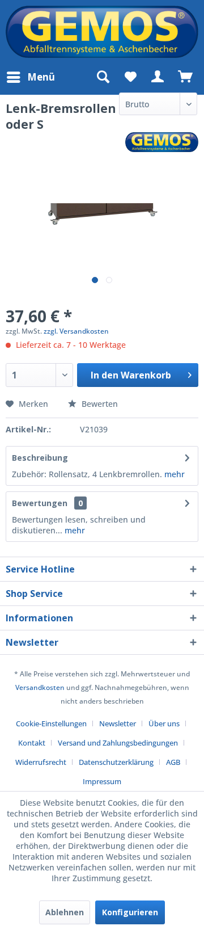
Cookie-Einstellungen (51, 723)
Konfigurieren (130, 912)
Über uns (164, 723)
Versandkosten (40, 687)
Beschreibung (40, 457)
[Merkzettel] (130, 77)
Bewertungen (39, 503)
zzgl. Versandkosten (76, 331)
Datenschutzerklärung (116, 762)
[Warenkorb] (186, 77)
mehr (174, 474)
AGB (173, 762)
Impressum (102, 781)
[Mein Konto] (158, 77)
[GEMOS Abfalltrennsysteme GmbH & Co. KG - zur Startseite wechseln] (102, 32)
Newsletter (117, 723)
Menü (41, 76)
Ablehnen (64, 912)
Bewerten (98, 403)
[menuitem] (30, 77)
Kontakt (31, 743)
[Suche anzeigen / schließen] (102, 77)
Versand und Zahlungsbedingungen (118, 743)
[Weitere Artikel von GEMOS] (161, 142)
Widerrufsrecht (40, 762)
